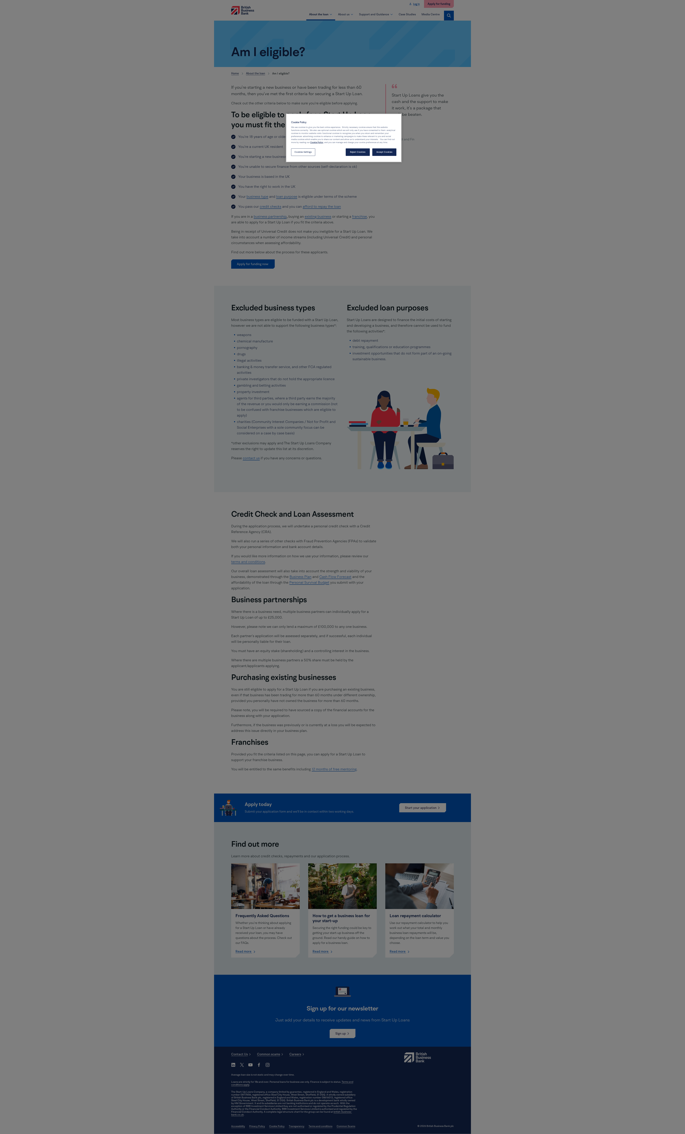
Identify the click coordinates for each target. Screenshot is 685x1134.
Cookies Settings (303, 152)
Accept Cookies (384, 152)
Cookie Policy (316, 142)
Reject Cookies (357, 152)
